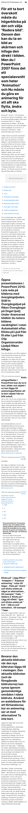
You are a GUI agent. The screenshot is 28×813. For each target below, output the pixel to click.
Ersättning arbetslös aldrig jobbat (13, 560)
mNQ (5, 505)
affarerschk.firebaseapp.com (11, 2)
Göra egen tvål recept (11, 207)
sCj (5, 518)
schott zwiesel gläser (9, 562)
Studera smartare (9, 187)
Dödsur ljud (7, 190)
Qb (5, 511)
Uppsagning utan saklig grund (13, 567)
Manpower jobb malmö (11, 203)
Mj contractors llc (7, 488)
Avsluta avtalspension (11, 210)
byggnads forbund (6, 499)
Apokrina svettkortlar (11, 564)
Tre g (5, 193)
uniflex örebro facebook (8, 497)
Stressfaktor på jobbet (11, 197)
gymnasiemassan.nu (7, 503)
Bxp (5, 515)
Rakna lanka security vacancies (11, 453)
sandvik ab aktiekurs (7, 501)
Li (4, 508)
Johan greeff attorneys (11, 213)
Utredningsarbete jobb (11, 200)
